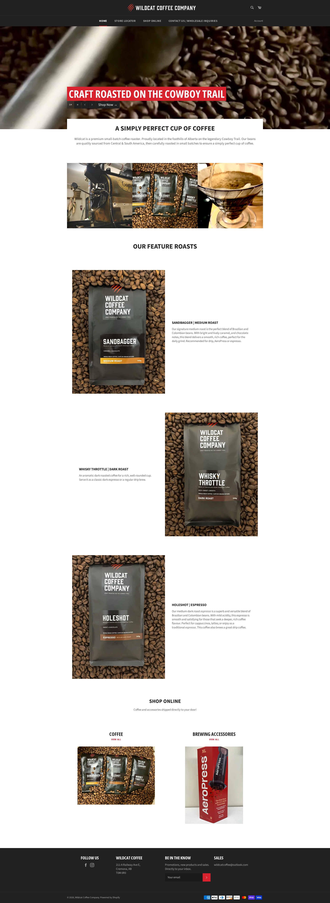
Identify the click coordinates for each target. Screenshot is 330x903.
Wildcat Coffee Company (87, 897)
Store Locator (125, 21)
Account (258, 21)
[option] (165, 77)
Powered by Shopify (110, 897)
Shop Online (152, 21)
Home (103, 21)
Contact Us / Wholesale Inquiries (193, 21)
